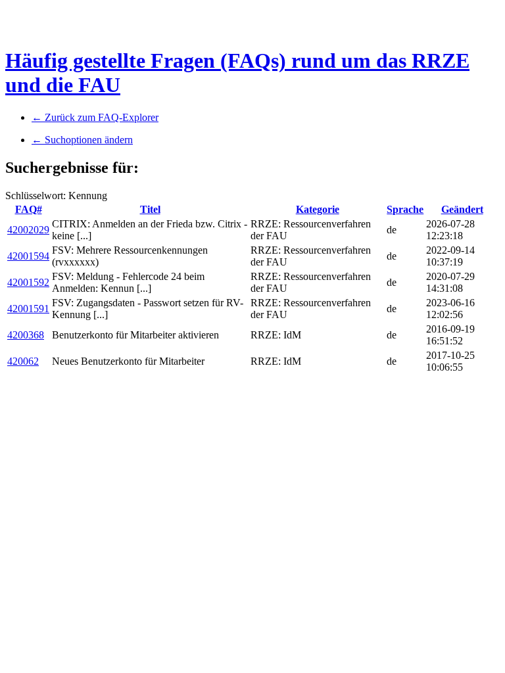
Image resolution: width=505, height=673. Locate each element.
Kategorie (317, 209)
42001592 (28, 282)
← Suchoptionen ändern (82, 139)
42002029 (28, 229)
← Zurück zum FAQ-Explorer (95, 117)
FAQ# (28, 209)
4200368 (25, 334)
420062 (23, 361)
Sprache (405, 209)
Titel (150, 209)
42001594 (28, 256)
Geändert (462, 209)
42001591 (28, 308)
